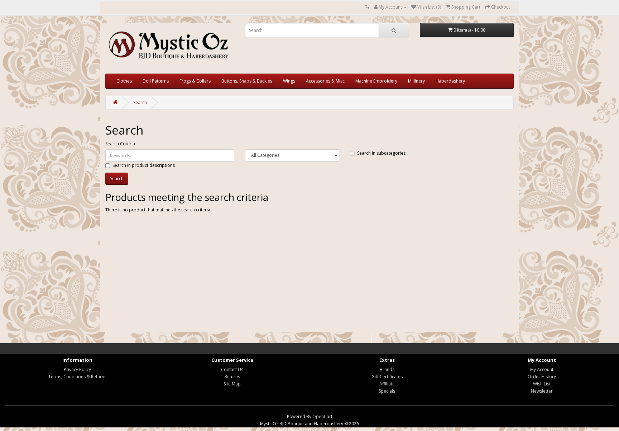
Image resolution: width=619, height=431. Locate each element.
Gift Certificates (387, 377)
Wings (289, 81)
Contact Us (232, 369)
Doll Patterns (156, 81)
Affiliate (387, 384)
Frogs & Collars (195, 81)
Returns (232, 377)
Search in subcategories (381, 153)
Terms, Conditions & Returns (77, 377)
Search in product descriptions (143, 165)
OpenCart (322, 416)
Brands (387, 369)
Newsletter (542, 391)
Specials (387, 391)
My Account (541, 369)
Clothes (124, 81)
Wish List (542, 384)
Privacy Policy (77, 369)
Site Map (232, 384)
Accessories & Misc (325, 81)
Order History (542, 377)
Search (140, 102)
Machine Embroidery (376, 81)
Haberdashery (450, 81)
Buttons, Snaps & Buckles (246, 81)
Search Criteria (120, 144)
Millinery (416, 81)
